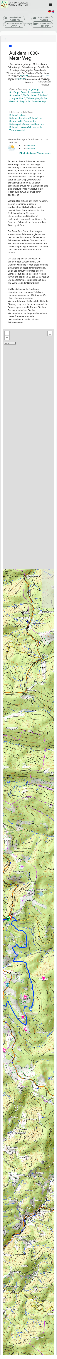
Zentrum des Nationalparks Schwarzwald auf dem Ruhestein (26, 124)
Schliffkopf (14, 92)
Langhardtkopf (18, 98)
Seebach (24, 75)
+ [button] (7, 333)
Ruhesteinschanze (18, 115)
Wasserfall (26, 127)
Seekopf (25, 92)
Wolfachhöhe (29, 95)
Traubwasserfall (17, 130)
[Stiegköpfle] (26, 1030)
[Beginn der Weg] (8, 918)
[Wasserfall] (31, 1009)
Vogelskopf (34, 89)
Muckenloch (38, 127)
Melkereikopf (37, 92)
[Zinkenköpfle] (23, 1017)
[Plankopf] (4, 1050)
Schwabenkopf (39, 101)
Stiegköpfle (25, 101)
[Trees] (7, 985)
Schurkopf (42, 95)
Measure (50, 333)
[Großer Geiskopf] (25, 997)
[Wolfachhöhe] (43, 978)
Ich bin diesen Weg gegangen (36, 152)
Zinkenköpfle (32, 98)
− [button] (7, 338)
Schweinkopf (15, 95)
